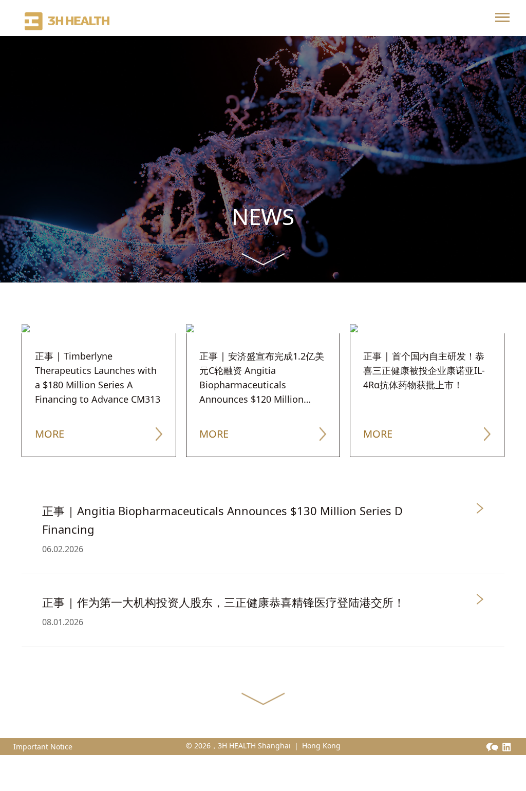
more (49, 434)
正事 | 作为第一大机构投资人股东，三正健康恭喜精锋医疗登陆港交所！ (223, 602)
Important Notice (42, 746)
